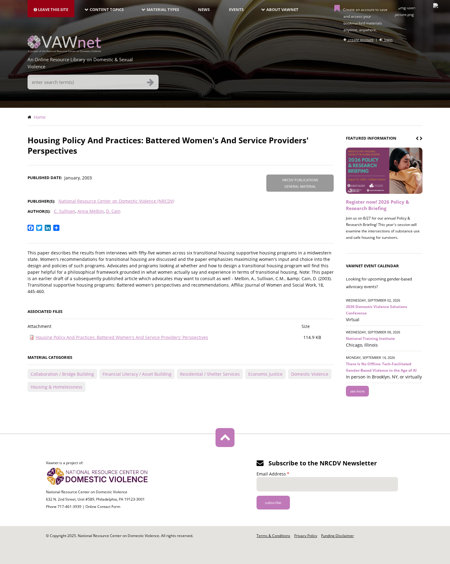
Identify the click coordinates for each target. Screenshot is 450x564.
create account (360, 39)
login (387, 39)
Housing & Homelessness (56, 387)
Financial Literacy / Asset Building (137, 374)
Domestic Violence (309, 374)
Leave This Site (52, 9)
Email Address (271, 474)
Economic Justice (265, 374)
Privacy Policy (305, 535)
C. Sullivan (64, 211)
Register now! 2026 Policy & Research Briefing (377, 205)
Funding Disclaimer (337, 535)
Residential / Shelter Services (210, 374)
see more (357, 391)
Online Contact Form (102, 506)
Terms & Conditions (273, 535)
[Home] (64, 51)
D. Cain (113, 211)
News (204, 9)
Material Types (163, 9)
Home (40, 117)
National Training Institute (370, 338)
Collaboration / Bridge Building (62, 374)
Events (236, 9)
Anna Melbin (90, 211)
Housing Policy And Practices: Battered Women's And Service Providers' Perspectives (122, 337)
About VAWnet (282, 9)
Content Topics (107, 9)
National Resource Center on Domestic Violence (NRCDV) (116, 201)
